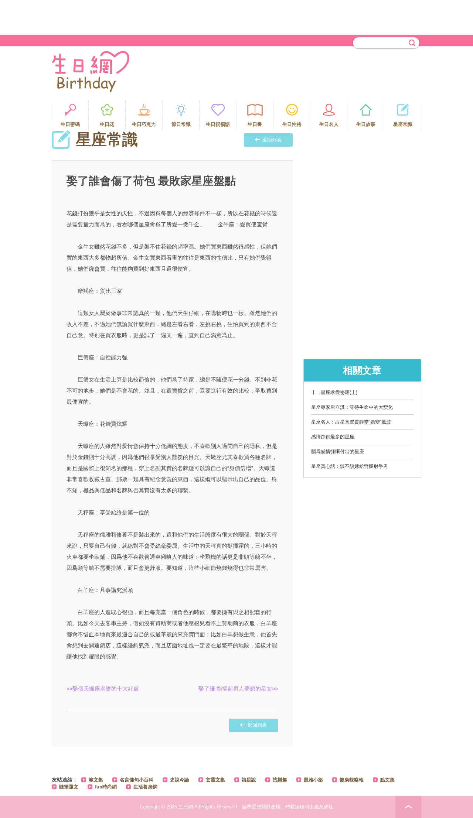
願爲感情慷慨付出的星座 (337, 451)
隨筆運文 (68, 787)
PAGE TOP (408, 807)
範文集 (96, 780)
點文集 (387, 780)
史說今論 (179, 780)
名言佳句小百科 (136, 780)
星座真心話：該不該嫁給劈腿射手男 (349, 466)
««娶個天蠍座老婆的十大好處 (103, 688)
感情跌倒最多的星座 (332, 436)
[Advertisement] (236, 16)
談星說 (249, 780)
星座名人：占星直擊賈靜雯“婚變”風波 (351, 422)
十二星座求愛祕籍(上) (334, 392)
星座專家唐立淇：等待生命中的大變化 (352, 407)
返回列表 (272, 140)
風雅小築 (313, 780)
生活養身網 (145, 787)
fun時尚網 (106, 787)
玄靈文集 (215, 780)
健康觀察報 (352, 780)
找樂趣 (280, 780)
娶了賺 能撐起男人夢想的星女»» (238, 688)
